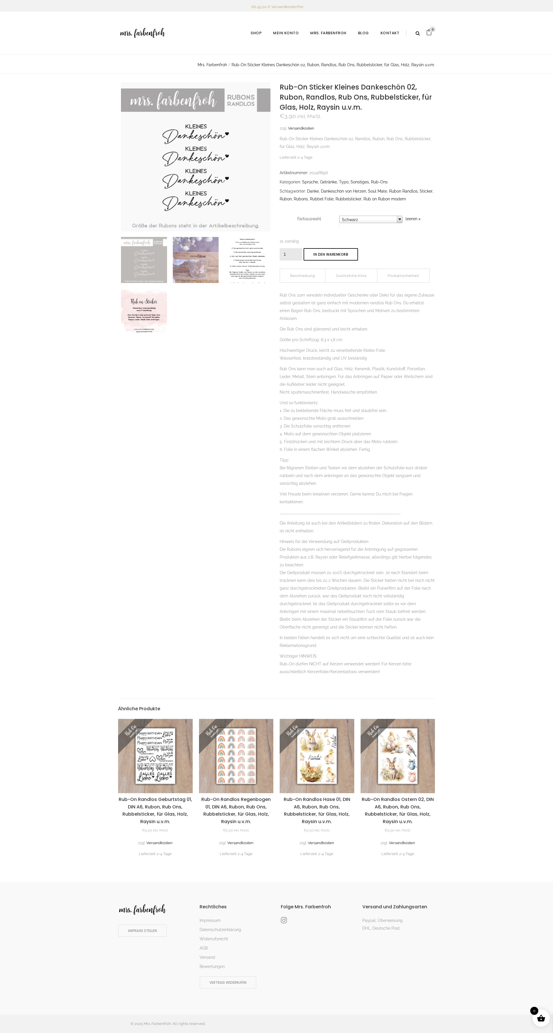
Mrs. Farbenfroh (212, 65)
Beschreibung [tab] (302, 275)
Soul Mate (377, 191)
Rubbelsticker (348, 199)
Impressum (210, 920)
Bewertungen (212, 966)
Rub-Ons (379, 182)
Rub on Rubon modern (384, 199)
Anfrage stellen (142, 930)
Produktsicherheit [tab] (403, 275)
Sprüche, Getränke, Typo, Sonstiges (335, 182)
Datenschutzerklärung (220, 929)
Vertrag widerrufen (228, 982)
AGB (204, 948)
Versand (207, 957)
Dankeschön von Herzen (343, 191)
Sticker (426, 191)
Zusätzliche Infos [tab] (351, 275)
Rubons (301, 199)
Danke (313, 191)
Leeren (411, 219)
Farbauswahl (309, 219)
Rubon (286, 199)
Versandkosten (301, 128)
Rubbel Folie (322, 199)
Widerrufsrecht (214, 939)
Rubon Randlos (403, 191)
